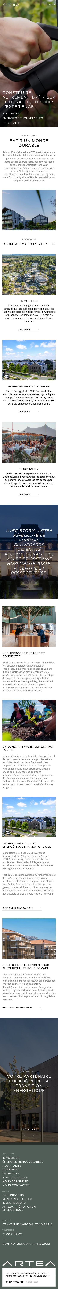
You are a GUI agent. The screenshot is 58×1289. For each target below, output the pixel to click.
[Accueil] (11, 4)
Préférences (32, 1282)
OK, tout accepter (14, 1282)
